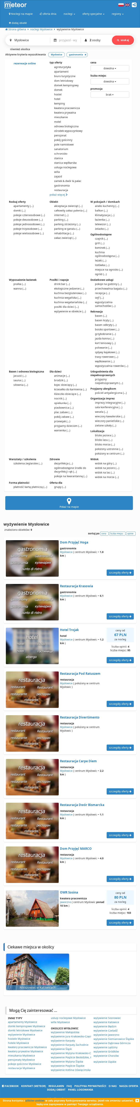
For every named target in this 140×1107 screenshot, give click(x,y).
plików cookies (35, 1100)
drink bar (62, 284)
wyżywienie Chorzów (106, 1055)
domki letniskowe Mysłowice (25, 1030)
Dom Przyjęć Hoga (74, 542)
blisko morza (105, 444)
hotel (57, 99)
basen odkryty (105, 325)
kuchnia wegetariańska (70, 302)
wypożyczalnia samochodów (105, 304)
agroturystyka (62, 67)
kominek (102, 247)
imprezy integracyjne (110, 402)
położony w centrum (109, 453)
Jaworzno (65, 902)
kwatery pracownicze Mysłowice (27, 1047)
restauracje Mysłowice (21, 1068)
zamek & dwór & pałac (67, 181)
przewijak (62, 421)
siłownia (20, 385)
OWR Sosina (69, 892)
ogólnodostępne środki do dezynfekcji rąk (70, 469)
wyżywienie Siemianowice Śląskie (114, 1039)
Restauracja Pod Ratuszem (80, 673)
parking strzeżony (67, 224)
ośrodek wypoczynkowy (68, 131)
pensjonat (60, 135)
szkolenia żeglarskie (27, 463)
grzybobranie (105, 334)
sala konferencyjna (108, 407)
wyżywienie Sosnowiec (107, 1018)
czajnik (101, 238)
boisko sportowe (107, 329)
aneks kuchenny (107, 206)
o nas (113, 1086)
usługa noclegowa (65, 167)
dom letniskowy (63, 80)
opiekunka (62, 403)
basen (101, 315)
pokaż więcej (58, 194)
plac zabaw (63, 412)
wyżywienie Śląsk (61, 1049)
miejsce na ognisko (109, 269)
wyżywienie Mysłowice (21, 1034)
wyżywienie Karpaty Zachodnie (69, 1044)
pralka (19, 284)
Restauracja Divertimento (80, 717)
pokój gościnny (63, 140)
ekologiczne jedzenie (69, 288)
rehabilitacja (64, 233)
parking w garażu (67, 228)
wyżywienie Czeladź (106, 1030)
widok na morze (107, 477)
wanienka (62, 430)
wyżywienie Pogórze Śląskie (67, 1065)
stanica (58, 158)
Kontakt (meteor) (33, 1086)
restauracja (61, 190)
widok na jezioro (107, 468)
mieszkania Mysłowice (21, 1055)
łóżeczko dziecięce (67, 394)
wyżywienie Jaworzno (106, 1034)
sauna (19, 380)
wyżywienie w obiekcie (70, 311)
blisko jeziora (105, 435)
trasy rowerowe (106, 356)
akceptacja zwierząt (68, 206)
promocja (96, 88)
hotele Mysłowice (18, 1043)
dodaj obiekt (56, 1089)
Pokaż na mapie (69, 506)
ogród (101, 274)
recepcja (102, 293)
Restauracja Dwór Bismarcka (82, 805)
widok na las (104, 472)
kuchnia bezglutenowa (70, 293)
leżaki (100, 260)
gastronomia (62, 185)
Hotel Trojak (69, 630)
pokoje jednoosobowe (28, 224)
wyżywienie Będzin (105, 1026)
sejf (99, 297)
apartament (61, 71)
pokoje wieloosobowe (28, 233)
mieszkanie (61, 117)
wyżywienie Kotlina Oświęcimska (71, 1070)
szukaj (125, 40)
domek (58, 90)
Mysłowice (66, 552)
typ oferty (56, 62)
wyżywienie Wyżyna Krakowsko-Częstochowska (79, 1053)
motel (57, 121)
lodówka (102, 265)
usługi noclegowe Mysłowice (68, 1018)
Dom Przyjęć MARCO (76, 848)
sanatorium (61, 149)
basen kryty (104, 320)
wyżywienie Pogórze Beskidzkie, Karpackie (76, 1057)
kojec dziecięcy (65, 385)
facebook (11, 1086)
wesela (101, 411)
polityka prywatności (90, 1086)
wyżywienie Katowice (106, 1022)
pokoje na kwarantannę (70, 476)
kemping (59, 103)
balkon (101, 210)
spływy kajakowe (107, 352)
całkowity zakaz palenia (70, 210)
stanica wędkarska (65, 162)
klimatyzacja (104, 215)
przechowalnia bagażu (111, 288)
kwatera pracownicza (67, 108)
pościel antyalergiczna (111, 393)
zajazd (58, 176)
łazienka (102, 219)
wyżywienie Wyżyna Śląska (67, 1061)
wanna (19, 288)
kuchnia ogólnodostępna (107, 254)
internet (61, 215)
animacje (62, 375)
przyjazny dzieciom (68, 426)
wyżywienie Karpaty (63, 1040)
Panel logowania (80, 1089)
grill (99, 243)
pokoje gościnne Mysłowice (24, 1064)
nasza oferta (128, 1086)
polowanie (103, 347)
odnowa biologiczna (66, 126)
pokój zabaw (64, 416)
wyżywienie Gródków (106, 1051)
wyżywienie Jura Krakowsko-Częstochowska (77, 1036)
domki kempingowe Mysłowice (26, 1026)
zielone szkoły (105, 425)
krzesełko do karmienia (70, 389)
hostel (58, 94)
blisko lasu (103, 440)
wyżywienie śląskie (105, 1061)
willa (57, 172)
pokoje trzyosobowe (27, 228)
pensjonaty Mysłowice (21, 1059)
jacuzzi (19, 375)
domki (19, 210)
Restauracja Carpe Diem (78, 761)
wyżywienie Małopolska (65, 1032)
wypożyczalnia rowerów (111, 366)
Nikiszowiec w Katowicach (38, 988)
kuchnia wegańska (67, 297)
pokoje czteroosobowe (29, 215)
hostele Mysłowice (19, 1038)
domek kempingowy (66, 85)
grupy (60, 487)
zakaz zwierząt (65, 238)
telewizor (102, 224)
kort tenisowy (105, 343)
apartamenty (23, 206)
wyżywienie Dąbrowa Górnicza (112, 1043)
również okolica (19, 49)
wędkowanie (104, 361)
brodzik (61, 380)
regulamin (56, 1086)
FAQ (69, 1086)
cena (93, 62)
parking (61, 219)
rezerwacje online (24, 63)
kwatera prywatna (65, 112)
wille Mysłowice (60, 1022)
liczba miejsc (98, 75)
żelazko (101, 228)
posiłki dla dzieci (66, 306)
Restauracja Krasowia (76, 586)
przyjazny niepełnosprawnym (109, 381)
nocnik (60, 398)
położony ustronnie (109, 449)
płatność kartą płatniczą (30, 487)
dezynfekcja (63, 463)
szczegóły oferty (119, 572)
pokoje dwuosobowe (28, 219)
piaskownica (63, 407)
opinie (130, 533)
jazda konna (104, 338)
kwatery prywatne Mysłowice (25, 1051)
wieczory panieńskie (109, 421)
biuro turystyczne (64, 76)
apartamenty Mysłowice (22, 1022)
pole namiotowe (64, 144)
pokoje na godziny (108, 284)
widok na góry (105, 463)
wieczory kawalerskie (110, 416)
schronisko (60, 153)
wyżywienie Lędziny (105, 1047)
